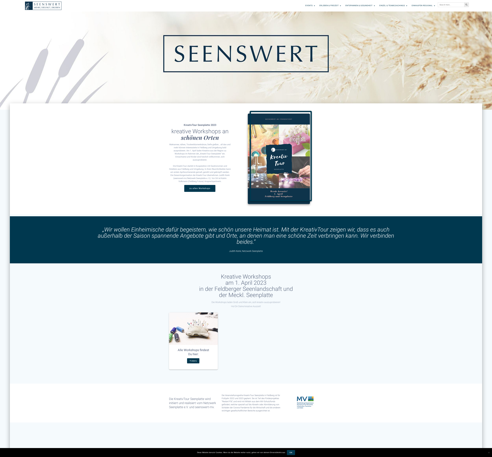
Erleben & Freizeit (329, 5)
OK (291, 453)
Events (309, 5)
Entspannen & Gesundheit (358, 5)
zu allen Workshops (199, 188)
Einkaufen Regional (422, 5)
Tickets (193, 361)
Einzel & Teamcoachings (392, 5)
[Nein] (489, 452)
